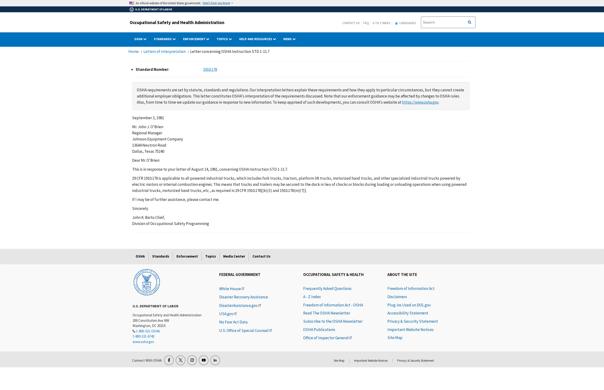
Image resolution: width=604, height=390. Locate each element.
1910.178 (210, 69)
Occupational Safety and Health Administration (177, 22)
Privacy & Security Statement (412, 321)
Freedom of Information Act (411, 288)
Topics (223, 39)
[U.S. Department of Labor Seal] (147, 282)
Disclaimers (397, 296)
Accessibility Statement (407, 313)
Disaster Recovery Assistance (243, 297)
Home (133, 51)
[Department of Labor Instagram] (192, 360)
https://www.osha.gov (420, 102)
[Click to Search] (469, 22)
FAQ (366, 23)
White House (230, 288)
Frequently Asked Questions (327, 288)
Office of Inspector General (325, 337)
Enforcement (194, 39)
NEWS (287, 39)
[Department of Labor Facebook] (169, 360)
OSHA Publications (319, 329)
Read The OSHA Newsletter (326, 313)
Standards (163, 39)
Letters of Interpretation (164, 51)
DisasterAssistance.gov (238, 305)
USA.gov (226, 313)
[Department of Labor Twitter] (180, 360)
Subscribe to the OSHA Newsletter (333, 321)
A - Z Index (312, 296)
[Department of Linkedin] (215, 360)
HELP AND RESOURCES (256, 39)
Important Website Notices (410, 329)
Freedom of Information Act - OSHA (333, 305)
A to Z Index (381, 23)
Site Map (395, 337)
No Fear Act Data (233, 322)
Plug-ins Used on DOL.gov (409, 305)
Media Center (234, 256)
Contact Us (351, 23)
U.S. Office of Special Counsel (243, 330)
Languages (407, 23)
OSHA (138, 39)
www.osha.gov (143, 341)
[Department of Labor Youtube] (204, 360)
